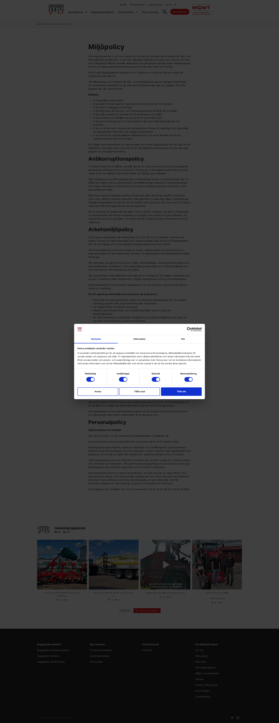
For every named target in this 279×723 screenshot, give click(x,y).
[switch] (123, 379)
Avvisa (97, 391)
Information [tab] (139, 339)
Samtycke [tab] (96, 339)
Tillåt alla (181, 391)
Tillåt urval (139, 391)
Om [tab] (183, 339)
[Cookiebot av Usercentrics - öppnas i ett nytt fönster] (189, 329)
